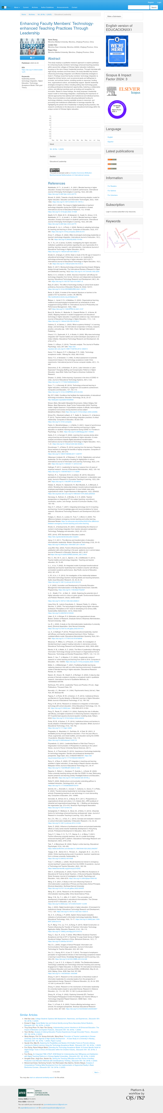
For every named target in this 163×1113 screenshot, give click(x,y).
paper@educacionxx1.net (29, 1108)
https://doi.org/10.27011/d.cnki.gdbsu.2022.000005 (66, 888)
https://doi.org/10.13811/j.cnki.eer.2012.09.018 (64, 582)
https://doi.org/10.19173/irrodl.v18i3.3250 (84, 271)
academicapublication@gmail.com (53, 1108)
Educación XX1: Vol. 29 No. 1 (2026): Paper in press (42, 1041)
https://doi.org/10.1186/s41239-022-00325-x (67, 444)
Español (110, 142)
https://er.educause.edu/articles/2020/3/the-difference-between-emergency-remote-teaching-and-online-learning (73, 522)
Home (24, 14)
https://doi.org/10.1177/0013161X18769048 (67, 638)
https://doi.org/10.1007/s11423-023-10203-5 (72, 911)
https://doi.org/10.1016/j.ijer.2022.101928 (62, 212)
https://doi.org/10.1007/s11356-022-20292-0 (63, 601)
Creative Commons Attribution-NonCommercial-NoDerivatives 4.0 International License (71, 174)
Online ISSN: (23, 1099)
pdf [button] (38, 57)
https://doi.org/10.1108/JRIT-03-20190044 (66, 481)
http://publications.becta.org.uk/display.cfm (63, 297)
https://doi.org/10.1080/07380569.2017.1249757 (65, 454)
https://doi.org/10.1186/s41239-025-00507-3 (63, 251)
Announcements (62, 7)
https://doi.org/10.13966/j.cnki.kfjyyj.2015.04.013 (65, 931)
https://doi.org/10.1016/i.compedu (60, 422)
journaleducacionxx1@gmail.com (55, 1104)
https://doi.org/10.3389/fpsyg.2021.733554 (79, 432)
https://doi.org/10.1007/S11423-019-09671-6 (67, 281)
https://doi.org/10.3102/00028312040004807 (81, 1009)
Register (151, 2)
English (110, 137)
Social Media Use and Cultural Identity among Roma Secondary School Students (64, 1023)
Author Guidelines (47, 7)
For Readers (112, 186)
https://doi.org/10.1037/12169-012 (60, 807)
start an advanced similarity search (42, 1077)
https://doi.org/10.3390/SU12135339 (61, 613)
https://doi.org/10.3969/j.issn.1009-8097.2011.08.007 (66, 544)
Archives (35, 7)
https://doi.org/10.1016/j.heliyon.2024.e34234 (68, 718)
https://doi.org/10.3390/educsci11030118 (62, 740)
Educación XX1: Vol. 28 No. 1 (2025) (68, 1030)
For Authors (112, 190)
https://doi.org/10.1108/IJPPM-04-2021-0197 (67, 309)
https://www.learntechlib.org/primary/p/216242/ (64, 868)
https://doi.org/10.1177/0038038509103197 (63, 785)
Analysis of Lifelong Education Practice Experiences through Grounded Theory (62, 1032)
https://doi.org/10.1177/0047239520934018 (63, 382)
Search (153, 7)
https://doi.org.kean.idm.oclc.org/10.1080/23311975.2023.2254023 (71, 493)
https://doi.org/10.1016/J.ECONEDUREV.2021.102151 (67, 289)
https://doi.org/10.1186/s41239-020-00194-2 (63, 321)
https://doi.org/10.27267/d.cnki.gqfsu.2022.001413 (65, 628)
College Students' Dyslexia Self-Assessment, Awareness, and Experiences (61, 1018)
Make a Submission (114, 16)
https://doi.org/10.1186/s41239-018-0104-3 (67, 264)
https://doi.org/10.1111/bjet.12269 (60, 728)
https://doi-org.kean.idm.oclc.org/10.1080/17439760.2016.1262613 (68, 347)
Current (25, 7)
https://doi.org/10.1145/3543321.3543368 (62, 973)
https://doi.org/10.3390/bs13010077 (60, 941)
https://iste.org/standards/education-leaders (63, 537)
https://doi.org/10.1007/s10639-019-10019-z (67, 202)
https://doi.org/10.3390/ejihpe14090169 (83, 878)
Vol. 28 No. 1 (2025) (45, 14)
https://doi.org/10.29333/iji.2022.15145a (68, 239)
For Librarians (113, 195)
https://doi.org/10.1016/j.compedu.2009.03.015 (68, 231)
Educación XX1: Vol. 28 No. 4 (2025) (84, 1060)
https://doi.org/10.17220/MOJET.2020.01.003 (64, 768)
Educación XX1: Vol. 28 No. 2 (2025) (52, 1067)
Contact (74, 7)
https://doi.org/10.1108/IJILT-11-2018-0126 (67, 464)
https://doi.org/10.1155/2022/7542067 (71, 590)
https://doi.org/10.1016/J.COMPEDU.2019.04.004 (65, 392)
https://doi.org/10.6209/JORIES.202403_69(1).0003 (69, 554)
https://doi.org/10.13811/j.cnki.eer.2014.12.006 (64, 823)
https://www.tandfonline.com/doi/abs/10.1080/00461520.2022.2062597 (73, 848)
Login (159, 2)
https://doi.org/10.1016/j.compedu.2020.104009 (82, 662)
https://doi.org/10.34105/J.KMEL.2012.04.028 (71, 959)
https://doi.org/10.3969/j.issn (61, 708)
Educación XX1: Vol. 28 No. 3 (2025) (37, 1025)
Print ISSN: (22, 1102)
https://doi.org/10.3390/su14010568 (60, 858)
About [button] (16, 7)
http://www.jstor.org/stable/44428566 (61, 400)
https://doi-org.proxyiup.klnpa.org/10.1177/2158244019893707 (70, 756)
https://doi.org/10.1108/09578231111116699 (63, 471)
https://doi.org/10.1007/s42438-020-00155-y (74, 778)
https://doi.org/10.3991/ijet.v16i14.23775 (62, 194)
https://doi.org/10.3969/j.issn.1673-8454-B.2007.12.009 (67, 904)
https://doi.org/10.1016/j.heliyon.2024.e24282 (81, 412)
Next (96, 1072)
